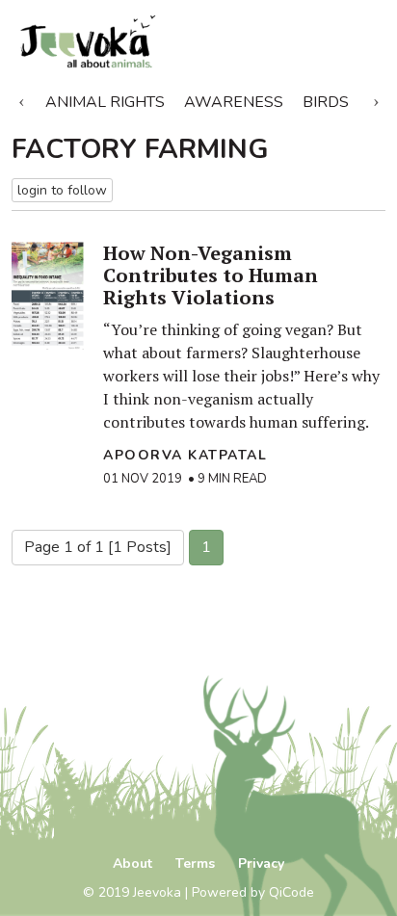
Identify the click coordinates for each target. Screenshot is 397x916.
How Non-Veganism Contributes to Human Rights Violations (210, 275)
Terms (195, 863)
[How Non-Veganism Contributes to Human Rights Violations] (48, 296)
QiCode (291, 892)
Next (375, 98)
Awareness (233, 102)
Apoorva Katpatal (185, 455)
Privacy (261, 863)
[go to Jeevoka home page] (138, 41)
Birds (326, 102)
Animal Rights (105, 102)
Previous (21, 98)
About (132, 863)
